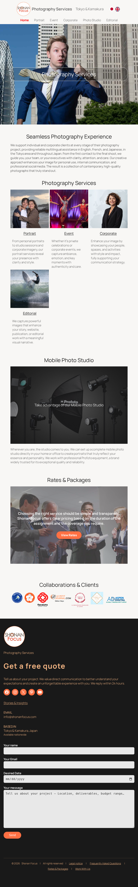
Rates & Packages (58, 868)
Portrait (30, 233)
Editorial (29, 313)
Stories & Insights (16, 703)
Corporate (108, 233)
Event (69, 233)
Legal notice (76, 863)
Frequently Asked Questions (105, 863)
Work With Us (82, 868)
